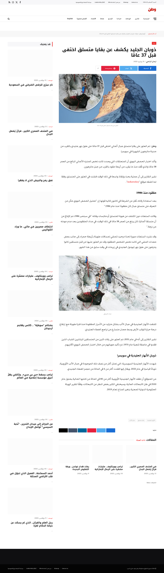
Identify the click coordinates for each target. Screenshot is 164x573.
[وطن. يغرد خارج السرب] (152, 10)
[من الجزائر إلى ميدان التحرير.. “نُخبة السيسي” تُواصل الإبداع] (30, 402)
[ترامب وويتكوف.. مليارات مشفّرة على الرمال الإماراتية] (107, 454)
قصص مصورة (82, 18)
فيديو (110, 18)
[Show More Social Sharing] (98, 68)
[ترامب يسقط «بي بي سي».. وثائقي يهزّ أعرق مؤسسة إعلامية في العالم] (30, 353)
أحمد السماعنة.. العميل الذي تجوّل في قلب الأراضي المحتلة (31, 475)
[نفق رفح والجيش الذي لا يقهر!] (30, 158)
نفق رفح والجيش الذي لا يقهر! (35, 180)
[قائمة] (154, 19)
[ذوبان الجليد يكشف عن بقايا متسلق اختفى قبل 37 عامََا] (107, 98)
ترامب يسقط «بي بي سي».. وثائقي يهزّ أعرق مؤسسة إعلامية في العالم (30, 376)
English (70, 18)
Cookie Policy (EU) (100, 2)
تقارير (137, 18)
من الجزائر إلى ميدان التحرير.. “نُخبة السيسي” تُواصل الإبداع (33, 425)
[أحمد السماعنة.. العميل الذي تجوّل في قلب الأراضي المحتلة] (30, 451)
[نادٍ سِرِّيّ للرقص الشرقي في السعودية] (30, 63)
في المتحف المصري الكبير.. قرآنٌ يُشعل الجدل (142, 468)
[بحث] (9, 19)
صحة (102, 18)
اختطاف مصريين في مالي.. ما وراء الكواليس (34, 228)
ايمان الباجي (151, 61)
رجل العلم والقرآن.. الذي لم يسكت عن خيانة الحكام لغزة (32, 524)
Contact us (134, 2)
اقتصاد (93, 18)
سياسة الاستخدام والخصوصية (83, 2)
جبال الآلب (132, 420)
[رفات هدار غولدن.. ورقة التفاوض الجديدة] (74, 454)
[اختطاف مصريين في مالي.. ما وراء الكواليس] (30, 205)
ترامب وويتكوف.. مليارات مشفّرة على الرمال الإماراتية (109, 468)
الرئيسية (146, 18)
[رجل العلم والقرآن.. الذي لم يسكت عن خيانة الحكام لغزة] (30, 501)
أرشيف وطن (142, 34)
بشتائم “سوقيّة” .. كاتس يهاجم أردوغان (35, 327)
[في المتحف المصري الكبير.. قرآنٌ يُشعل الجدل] (141, 454)
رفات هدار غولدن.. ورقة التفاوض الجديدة (77, 468)
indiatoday (133, 182)
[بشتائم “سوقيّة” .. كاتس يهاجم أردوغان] (30, 303)
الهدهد (128, 18)
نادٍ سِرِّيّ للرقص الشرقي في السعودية (31, 84)
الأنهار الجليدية (151, 420)
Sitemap (125, 2)
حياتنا (119, 18)
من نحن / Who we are (114, 2)
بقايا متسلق (141, 420)
